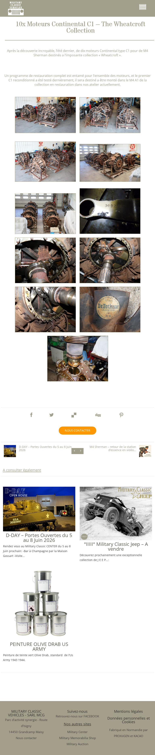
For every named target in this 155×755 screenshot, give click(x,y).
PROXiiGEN (121, 736)
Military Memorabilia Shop (77, 738)
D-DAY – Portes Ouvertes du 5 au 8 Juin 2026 (39, 537)
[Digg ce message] (97, 413)
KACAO (138, 736)
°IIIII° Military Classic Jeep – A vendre (116, 546)
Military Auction (77, 744)
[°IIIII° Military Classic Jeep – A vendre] (116, 538)
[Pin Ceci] (121, 413)
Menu (150, 8)
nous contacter (77, 430)
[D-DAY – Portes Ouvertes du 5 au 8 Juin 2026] (39, 530)
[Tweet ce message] (51, 413)
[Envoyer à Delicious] (74, 413)
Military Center (77, 732)
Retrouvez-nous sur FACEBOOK (77, 716)
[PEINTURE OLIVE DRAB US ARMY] (39, 638)
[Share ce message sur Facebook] (31, 413)
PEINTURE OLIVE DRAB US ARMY (39, 646)
